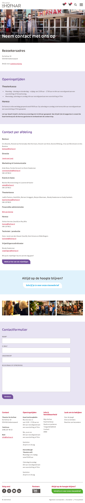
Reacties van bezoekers (72, 422)
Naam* (4, 337)
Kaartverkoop (48, 422)
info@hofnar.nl (7, 437)
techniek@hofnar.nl (9, 238)
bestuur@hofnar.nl (9, 149)
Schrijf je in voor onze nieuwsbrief (42, 285)
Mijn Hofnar (48, 419)
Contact (46, 429)
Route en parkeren (50, 424)
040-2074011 (6, 226)
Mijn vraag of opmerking (12, 365)
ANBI (45, 432)
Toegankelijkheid (50, 427)
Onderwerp (7, 356)
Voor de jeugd (69, 417)
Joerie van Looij (7, 158)
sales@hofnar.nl (8, 185)
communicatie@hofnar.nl (11, 170)
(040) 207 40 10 (7, 430)
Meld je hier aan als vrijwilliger (16, 262)
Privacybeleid (78, 500)
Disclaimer (69, 500)
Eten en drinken (69, 420)
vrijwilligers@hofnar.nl (10, 251)
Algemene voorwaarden (56, 500)
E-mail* (5, 346)
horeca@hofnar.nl (8, 224)
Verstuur (7, 397)
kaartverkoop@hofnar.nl (11, 200)
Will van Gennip (7, 212)
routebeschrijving (16, 64)
